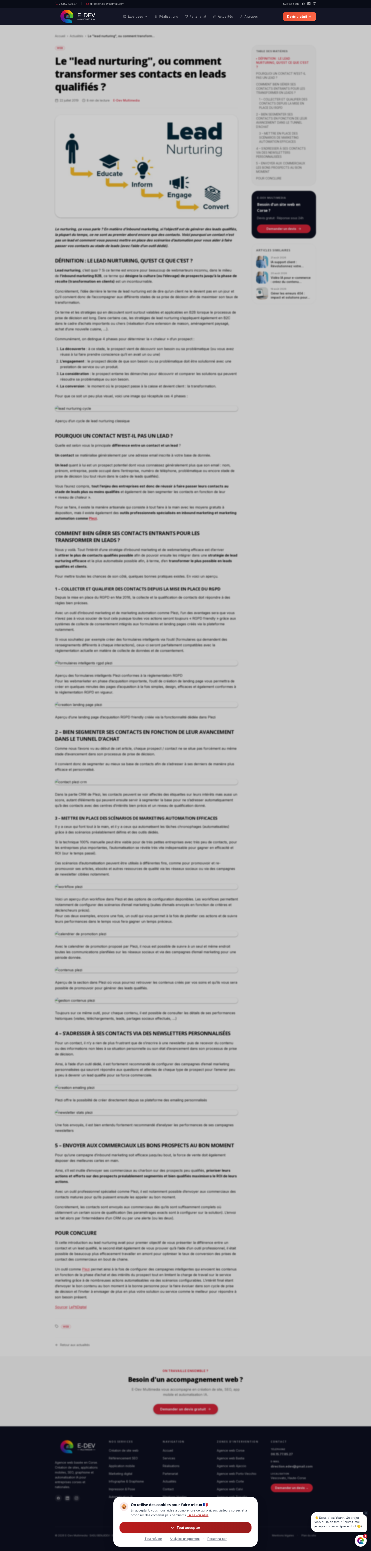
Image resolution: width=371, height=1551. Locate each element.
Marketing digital (120, 1473)
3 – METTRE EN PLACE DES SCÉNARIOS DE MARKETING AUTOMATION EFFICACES (279, 138)
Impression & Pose (122, 1489)
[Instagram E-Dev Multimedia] (76, 1498)
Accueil (60, 36)
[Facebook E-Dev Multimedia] (58, 1498)
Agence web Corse (231, 1450)
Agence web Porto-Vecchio (236, 1473)
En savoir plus (197, 1515)
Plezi (86, 1269)
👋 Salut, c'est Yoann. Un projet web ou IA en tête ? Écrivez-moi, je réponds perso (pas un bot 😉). (339, 1522)
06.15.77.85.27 (68, 3)
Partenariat (198, 16)
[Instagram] (314, 3)
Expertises (135, 16)
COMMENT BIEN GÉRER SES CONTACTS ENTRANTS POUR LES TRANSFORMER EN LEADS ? (280, 88)
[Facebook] (303, 3)
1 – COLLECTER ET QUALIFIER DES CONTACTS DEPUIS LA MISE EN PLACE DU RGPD (283, 103)
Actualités (225, 16)
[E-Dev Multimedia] (76, 1447)
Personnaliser (217, 1538)
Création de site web (123, 1450)
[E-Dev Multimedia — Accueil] (76, 16)
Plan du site (308, 1535)
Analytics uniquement (185, 1538)
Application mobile (122, 1466)
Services (169, 1458)
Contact (168, 1489)
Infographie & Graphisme (126, 1481)
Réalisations (168, 16)
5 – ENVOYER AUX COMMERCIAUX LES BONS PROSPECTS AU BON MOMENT (280, 167)
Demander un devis (281, 229)
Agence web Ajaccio (231, 1466)
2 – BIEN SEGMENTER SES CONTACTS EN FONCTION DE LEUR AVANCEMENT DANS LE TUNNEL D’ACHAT (281, 120)
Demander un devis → (292, 1488)
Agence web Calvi (230, 1489)
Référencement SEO (123, 1458)
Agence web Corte (230, 1481)
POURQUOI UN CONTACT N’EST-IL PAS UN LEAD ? (281, 75)
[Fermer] (365, 1513)
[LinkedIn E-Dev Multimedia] (67, 1498)
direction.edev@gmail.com (107, 3)
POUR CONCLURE (268, 178)
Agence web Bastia (230, 1458)
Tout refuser (153, 1538)
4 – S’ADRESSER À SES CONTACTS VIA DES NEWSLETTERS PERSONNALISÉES (281, 153)
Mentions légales (283, 1535)
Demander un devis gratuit (183, 1409)
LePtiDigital (78, 1307)
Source (61, 1307)
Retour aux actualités (75, 1345)
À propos (251, 16)
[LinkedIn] (308, 3)
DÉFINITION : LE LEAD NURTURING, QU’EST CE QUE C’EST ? (282, 63)
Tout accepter (188, 1527)
